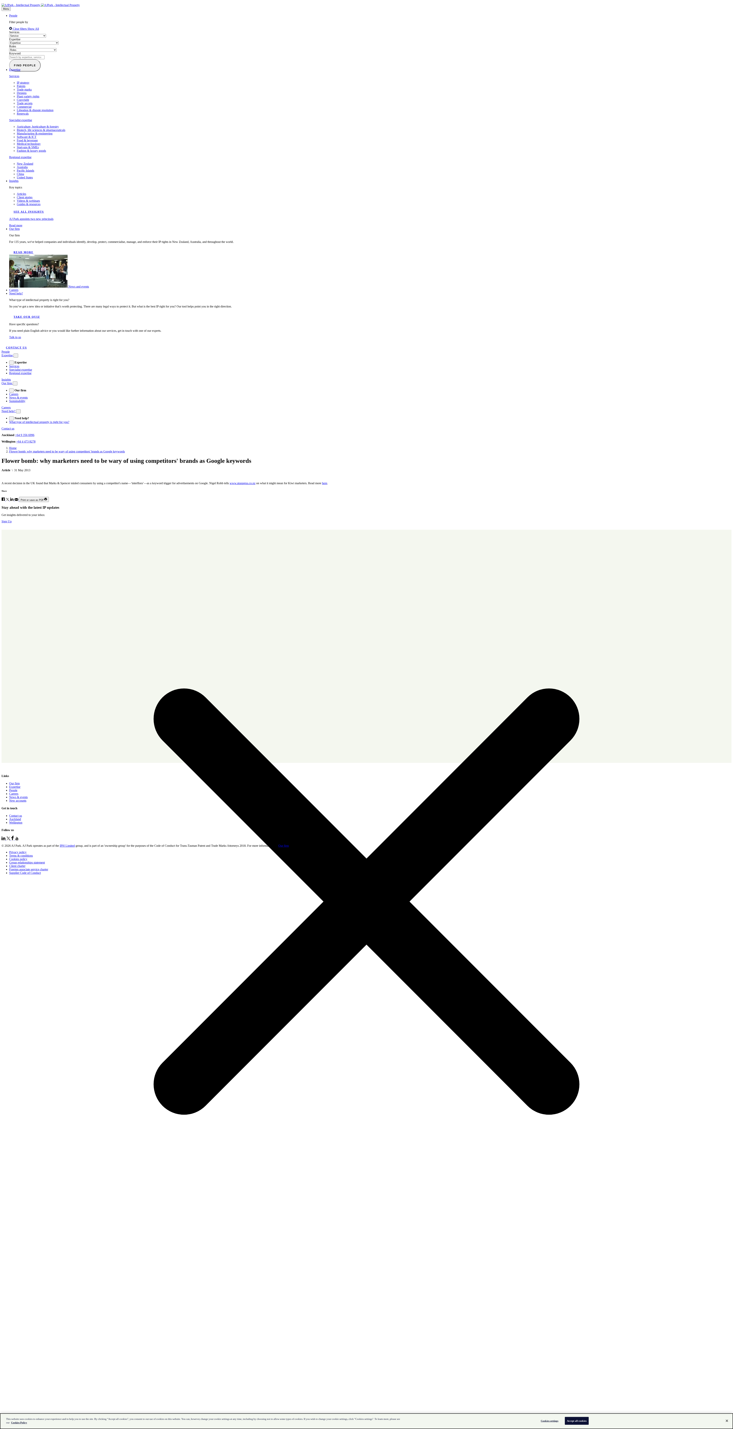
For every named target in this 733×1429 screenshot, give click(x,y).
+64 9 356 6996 (24, 435)
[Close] (727, 1421)
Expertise (14, 39)
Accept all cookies (577, 1420)
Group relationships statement (27, 862)
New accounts (17, 800)
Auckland (15, 819)
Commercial (24, 106)
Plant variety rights (28, 96)
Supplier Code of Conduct (25, 872)
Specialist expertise (20, 120)
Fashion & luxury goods (31, 150)
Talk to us (15, 337)
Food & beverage (27, 140)
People (13, 15)
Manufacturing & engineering (34, 133)
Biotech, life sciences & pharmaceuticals (41, 130)
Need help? (16, 293)
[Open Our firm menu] (15, 383)
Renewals (23, 113)
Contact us (16, 347)
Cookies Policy (19, 1422)
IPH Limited (67, 845)
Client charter (17, 866)
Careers (13, 290)
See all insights (29, 211)
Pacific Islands (25, 170)
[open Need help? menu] (11, 418)
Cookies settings (549, 1420)
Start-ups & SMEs (28, 147)
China (20, 174)
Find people (25, 65)
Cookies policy (18, 859)
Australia (22, 167)
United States (25, 177)
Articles (21, 193)
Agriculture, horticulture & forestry (38, 126)
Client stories (24, 197)
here (324, 483)
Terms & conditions (21, 855)
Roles (12, 46)
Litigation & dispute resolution (35, 110)
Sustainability (17, 401)
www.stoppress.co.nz (242, 483)
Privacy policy (18, 852)
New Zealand (25, 163)
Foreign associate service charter (28, 869)
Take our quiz (27, 316)
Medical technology (29, 143)
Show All (33, 28)
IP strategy (23, 82)
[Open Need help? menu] (18, 411)
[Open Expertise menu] (16, 356)
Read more (23, 252)
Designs (22, 93)
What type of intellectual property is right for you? (39, 422)
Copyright (23, 99)
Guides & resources (28, 204)
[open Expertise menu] (11, 363)
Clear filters (19, 28)
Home (13, 448)
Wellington (15, 822)
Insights (14, 180)
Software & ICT (26, 137)
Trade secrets (24, 103)
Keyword (15, 53)
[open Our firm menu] (11, 390)
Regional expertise (20, 157)
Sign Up (7, 521)
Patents (21, 86)
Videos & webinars (28, 200)
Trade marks (24, 89)
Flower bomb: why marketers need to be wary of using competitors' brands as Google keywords (67, 451)
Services (14, 32)
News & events (18, 397)
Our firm (14, 228)
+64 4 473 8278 (26, 441)
